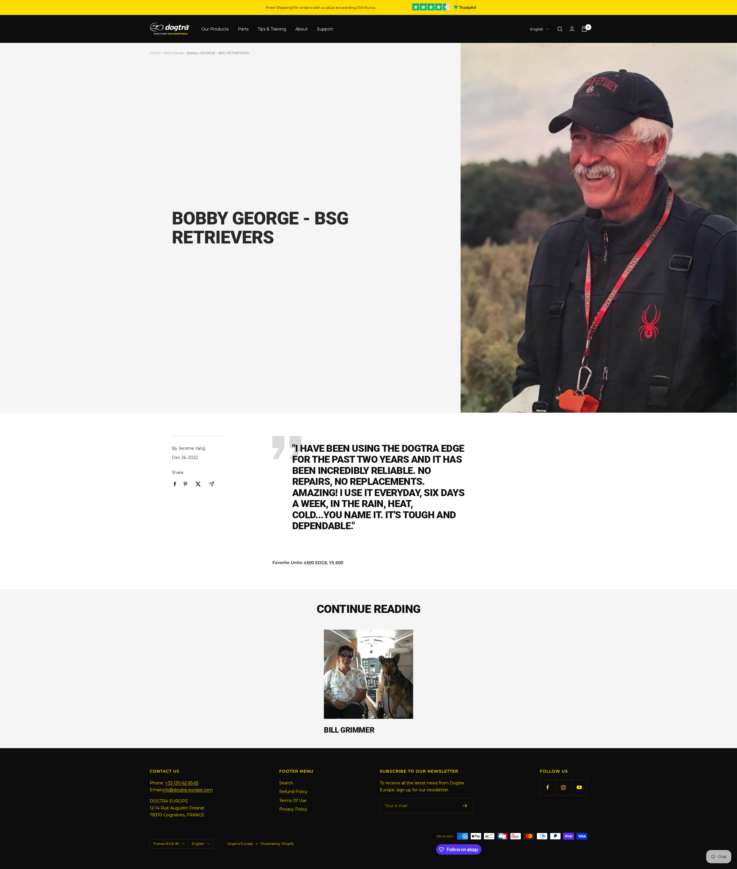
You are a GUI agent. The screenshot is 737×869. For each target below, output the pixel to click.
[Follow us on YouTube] (579, 787)
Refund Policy (293, 791)
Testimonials (173, 53)
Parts (243, 29)
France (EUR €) (166, 843)
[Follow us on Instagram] (563, 787)
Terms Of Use (293, 800)
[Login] (572, 28)
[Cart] (584, 29)
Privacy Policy (293, 809)
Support (325, 29)
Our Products (215, 29)
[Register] (465, 806)
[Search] (560, 29)
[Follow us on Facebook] (548, 787)
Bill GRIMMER (349, 730)
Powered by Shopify (277, 843)
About (301, 29)
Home (155, 53)
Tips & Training (272, 29)
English (536, 29)
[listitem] (175, 484)
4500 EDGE (315, 562)
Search (286, 783)
